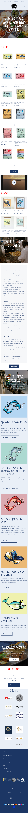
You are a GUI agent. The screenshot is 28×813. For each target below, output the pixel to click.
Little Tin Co (8, 809)
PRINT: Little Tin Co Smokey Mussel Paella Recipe (7, 211)
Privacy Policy (6, 768)
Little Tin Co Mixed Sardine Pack (6, 162)
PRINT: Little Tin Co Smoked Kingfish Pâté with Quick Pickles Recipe (7, 231)
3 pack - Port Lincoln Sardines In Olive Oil (20, 122)
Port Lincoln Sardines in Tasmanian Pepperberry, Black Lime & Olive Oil (7, 103)
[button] (2, 6)
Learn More (14, 366)
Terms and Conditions (8, 771)
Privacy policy (22, 809)
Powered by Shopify (14, 809)
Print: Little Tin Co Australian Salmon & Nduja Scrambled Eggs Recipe (20, 231)
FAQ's (4, 765)
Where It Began (14, 684)
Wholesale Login (7, 758)
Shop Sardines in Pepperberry (10, 488)
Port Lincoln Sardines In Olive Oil (6, 84)
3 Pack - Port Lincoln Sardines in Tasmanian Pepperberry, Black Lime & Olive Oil (20, 142)
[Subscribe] (20, 792)
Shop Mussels (6, 587)
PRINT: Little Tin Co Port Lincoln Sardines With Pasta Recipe (19, 211)
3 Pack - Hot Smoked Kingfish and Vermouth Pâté (20, 103)
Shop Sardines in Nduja (9, 540)
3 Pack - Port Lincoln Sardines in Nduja (6, 142)
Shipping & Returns (7, 755)
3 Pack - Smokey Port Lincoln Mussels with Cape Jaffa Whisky (6, 122)
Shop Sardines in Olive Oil (10, 437)
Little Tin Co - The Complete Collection (19, 162)
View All (14, 171)
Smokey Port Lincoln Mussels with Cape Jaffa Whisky (20, 65)
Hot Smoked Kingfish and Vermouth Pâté (7, 65)
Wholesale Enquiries (7, 762)
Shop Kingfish (6, 633)
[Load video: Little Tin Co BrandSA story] (14, 182)
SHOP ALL (14, 659)
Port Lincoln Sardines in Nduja (19, 84)
